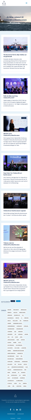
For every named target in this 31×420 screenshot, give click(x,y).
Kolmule (9, 342)
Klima (18, 339)
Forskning (10, 331)
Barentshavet (22, 312)
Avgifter (15, 312)
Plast (27, 366)
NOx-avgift (10, 364)
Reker (9, 372)
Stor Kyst (10, 383)
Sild (8, 375)
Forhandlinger (19, 328)
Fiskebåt (9, 323)
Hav (15, 334)
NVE (15, 364)
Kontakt (18, 418)
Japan (21, 336)
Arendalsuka (23, 309)
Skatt (9, 377)
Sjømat (24, 375)
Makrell (9, 350)
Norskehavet (25, 361)
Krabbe (14, 342)
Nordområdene (19, 358)
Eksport (17, 317)
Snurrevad (22, 377)
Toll (20, 383)
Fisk (20, 320)
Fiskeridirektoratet (17, 323)
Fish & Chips (15, 320)
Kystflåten (10, 347)
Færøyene (26, 317)
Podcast (9, 369)
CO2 (23, 315)
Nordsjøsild (17, 361)
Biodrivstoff (17, 315)
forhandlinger (11, 328)
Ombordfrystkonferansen (17, 366)
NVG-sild (20, 364)
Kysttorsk (17, 347)
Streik (15, 383)
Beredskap (10, 315)
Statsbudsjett (11, 380)
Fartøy (9, 320)
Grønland (20, 331)
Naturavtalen (11, 358)
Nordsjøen (10, 361)
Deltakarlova (11, 317)
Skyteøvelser (15, 377)
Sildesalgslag (14, 375)
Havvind (26, 334)
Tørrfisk (25, 383)
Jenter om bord (11, 339)
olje (8, 366)
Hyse (9, 336)
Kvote (19, 342)
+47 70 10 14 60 (20, 413)
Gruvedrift (10, 334)
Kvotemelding (11, 345)
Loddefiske (23, 347)
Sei (18, 372)
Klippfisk (23, 339)
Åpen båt (9, 309)
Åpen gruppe (16, 309)
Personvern (13, 418)
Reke (25, 369)
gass (15, 331)
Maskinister (20, 353)
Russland (14, 372)
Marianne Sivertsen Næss (18, 350)
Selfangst (23, 372)
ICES (12, 336)
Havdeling (20, 334)
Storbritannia (19, 380)
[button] (26, 3)
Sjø (20, 375)
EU (21, 317)
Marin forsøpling (11, 353)
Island (16, 336)
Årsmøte (10, 312)
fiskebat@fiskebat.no (11, 413)
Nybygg (25, 364)
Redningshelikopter (17, 369)
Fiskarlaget (26, 320)
